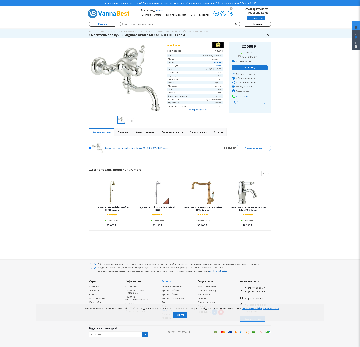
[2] (171, 45)
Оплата (93, 294)
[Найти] (236, 24)
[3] (173, 45)
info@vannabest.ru (218, 270)
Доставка (94, 290)
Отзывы (129, 303)
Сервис (93, 281)
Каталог (166, 281)
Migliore (217, 62)
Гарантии (94, 286)
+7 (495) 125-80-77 (256, 9)
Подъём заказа (97, 298)
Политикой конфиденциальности (260, 308)
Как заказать (204, 294)
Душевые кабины (170, 290)
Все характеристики (198, 109)
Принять (180, 314)
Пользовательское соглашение (135, 291)
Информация (133, 281)
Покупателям (206, 281)
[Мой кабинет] (223, 13)
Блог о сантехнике (207, 286)
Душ (163, 302)
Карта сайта (95, 302)
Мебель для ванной (171, 286)
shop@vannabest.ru (254, 298)
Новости (202, 298)
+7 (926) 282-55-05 (256, 12)
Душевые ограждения (172, 298)
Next (268, 173)
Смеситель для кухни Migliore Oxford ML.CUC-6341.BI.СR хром (136, 148)
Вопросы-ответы (206, 302)
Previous (264, 173)
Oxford (218, 65)
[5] (179, 45)
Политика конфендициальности (136, 298)
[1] (168, 45)
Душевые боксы (169, 294)
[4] (176, 45)
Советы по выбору (207, 290)
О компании (131, 286)
